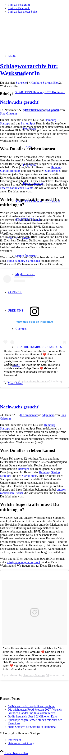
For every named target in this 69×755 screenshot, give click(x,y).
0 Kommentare (34, 110)
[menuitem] (42, 347)
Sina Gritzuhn (8, 113)
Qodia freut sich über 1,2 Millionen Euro (32, 716)
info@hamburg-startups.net (23, 260)
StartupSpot (28, 123)
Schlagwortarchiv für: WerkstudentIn (29, 70)
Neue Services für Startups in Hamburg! (32, 726)
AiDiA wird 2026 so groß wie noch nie (31, 706)
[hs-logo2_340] (29, 34)
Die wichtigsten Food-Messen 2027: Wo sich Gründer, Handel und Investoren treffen (35, 711)
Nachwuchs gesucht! (20, 102)
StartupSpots (52, 170)
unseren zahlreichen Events (16, 188)
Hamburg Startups (35, 381)
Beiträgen (23, 468)
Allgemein (53, 110)
